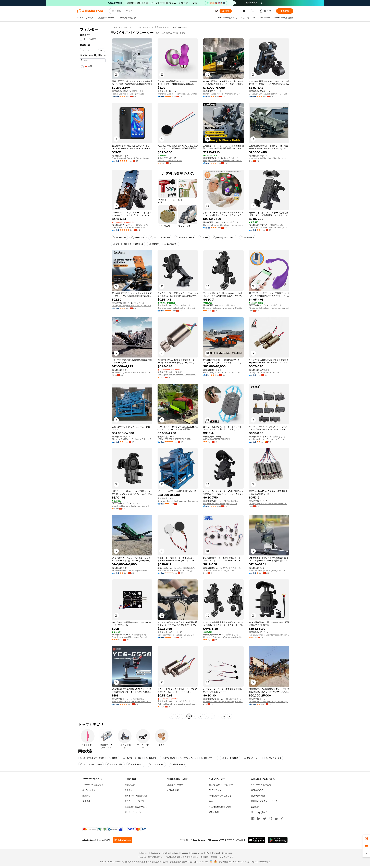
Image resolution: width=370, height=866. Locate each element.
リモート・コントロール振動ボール (129, 244)
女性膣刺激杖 (249, 238)
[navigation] (92, 372)
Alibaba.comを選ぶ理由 (92, 784)
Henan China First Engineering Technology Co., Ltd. (269, 701)
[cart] (253, 11)
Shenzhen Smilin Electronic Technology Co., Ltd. (269, 227)
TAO (207, 853)
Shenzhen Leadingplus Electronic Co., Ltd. (176, 308)
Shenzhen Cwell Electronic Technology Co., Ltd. (132, 158)
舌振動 (205, 238)
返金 (211, 801)
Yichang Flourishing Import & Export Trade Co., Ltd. (178, 375)
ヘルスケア (127, 27)
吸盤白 (115, 758)
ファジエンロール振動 (161, 238)
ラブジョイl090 (189, 758)
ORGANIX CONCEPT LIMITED (216, 439)
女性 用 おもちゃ (178, 764)
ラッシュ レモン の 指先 (92, 764)
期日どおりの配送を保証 (136, 795)
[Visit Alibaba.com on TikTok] (282, 818)
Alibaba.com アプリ (217, 840)
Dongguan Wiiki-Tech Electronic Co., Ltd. (176, 635)
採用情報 (86, 801)
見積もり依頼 (173, 790)
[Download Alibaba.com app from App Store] (256, 840)
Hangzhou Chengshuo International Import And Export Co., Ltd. (269, 635)
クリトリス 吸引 (116, 764)
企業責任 (86, 795)
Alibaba (114, 27)
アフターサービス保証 (135, 801)
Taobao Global (197, 853)
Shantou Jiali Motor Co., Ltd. (170, 160)
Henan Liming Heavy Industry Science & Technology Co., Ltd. (132, 372)
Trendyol (216, 853)
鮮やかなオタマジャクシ (225, 238)
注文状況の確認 (258, 795)
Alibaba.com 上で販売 (261, 784)
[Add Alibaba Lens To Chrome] (122, 840)
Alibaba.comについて (92, 778)
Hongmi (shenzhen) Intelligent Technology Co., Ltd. (223, 225)
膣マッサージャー (254, 758)
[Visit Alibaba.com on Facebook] (253, 818)
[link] (366, 838)
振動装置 (152, 758)
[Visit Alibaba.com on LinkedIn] (258, 818)
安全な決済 (130, 784)
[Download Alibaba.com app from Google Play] (278, 840)
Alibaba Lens (88, 840)
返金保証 (129, 790)
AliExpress (143, 853)
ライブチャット (216, 790)
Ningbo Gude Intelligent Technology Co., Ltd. (269, 308)
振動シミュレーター (186, 238)
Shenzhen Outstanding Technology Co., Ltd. (222, 308)
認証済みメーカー (175, 784)
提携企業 (255, 806)
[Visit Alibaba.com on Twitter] (264, 818)
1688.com (155, 853)
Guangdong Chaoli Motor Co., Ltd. (264, 372)
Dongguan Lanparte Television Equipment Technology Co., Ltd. (223, 160)
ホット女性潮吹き (231, 758)
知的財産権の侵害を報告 (220, 806)
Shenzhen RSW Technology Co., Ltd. (219, 570)
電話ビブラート (210, 758)
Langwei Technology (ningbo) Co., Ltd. (220, 503)
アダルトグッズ (143, 27)
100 (223, 716)
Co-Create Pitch (89, 790)
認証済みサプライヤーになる (264, 801)
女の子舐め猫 (120, 238)
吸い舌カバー (172, 244)
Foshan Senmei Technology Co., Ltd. (128, 94)
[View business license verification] (211, 861)
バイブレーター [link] (180, 27)
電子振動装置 (139, 238)
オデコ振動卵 (169, 758)
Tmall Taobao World (171, 853)
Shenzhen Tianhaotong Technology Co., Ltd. (223, 701)
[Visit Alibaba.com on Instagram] (270, 818)
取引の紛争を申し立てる (220, 795)
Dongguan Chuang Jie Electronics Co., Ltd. (268, 94)
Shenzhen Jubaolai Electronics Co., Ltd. (129, 637)
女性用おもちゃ (137, 764)
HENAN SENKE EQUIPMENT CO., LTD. (174, 439)
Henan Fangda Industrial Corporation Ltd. (221, 94)
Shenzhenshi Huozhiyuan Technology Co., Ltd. (132, 701)
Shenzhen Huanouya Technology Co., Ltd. (130, 506)
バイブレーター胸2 (133, 758)
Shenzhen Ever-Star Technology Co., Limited (177, 94)
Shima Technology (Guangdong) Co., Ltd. (267, 570)
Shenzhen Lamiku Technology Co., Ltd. (129, 227)
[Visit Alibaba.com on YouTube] (276, 818)
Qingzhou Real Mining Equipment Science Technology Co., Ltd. (132, 439)
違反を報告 (214, 812)
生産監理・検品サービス (136, 806)
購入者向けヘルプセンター (221, 784)
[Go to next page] (229, 716)
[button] (216, 11)
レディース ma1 (158, 764)
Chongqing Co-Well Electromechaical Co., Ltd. (269, 503)
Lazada (185, 853)
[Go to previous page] (171, 716)
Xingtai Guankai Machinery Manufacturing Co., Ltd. (269, 158)
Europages (227, 853)
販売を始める (257, 790)
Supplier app (199, 840)
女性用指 (155, 244)
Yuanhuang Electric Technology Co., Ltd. (267, 439)
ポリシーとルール (133, 812)
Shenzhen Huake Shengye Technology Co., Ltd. (178, 570)
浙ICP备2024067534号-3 (258, 862)
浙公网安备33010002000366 (232, 862)
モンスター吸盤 (275, 758)
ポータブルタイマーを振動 (93, 758)
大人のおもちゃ (162, 27)
